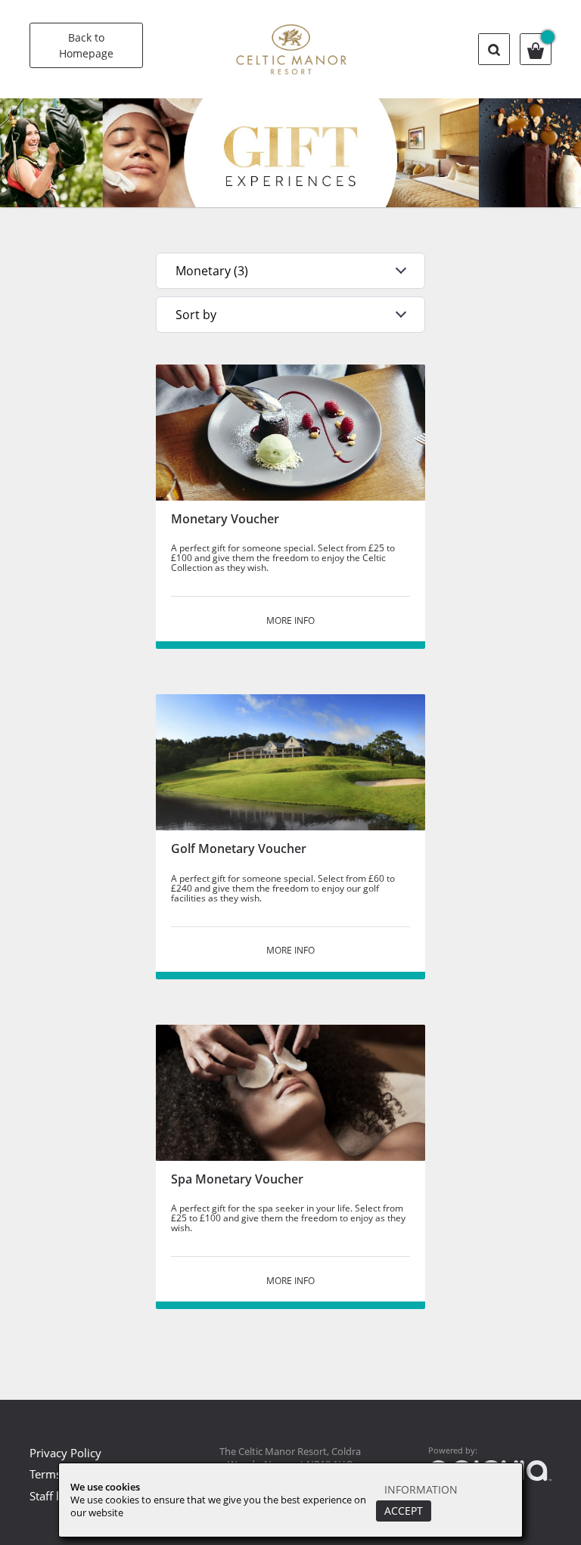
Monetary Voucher (225, 518)
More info (290, 620)
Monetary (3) (212, 270)
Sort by (196, 314)
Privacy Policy (65, 1452)
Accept (403, 1510)
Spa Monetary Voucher (237, 1179)
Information (421, 1489)
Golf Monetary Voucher (238, 848)
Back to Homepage (86, 45)
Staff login (56, 1495)
